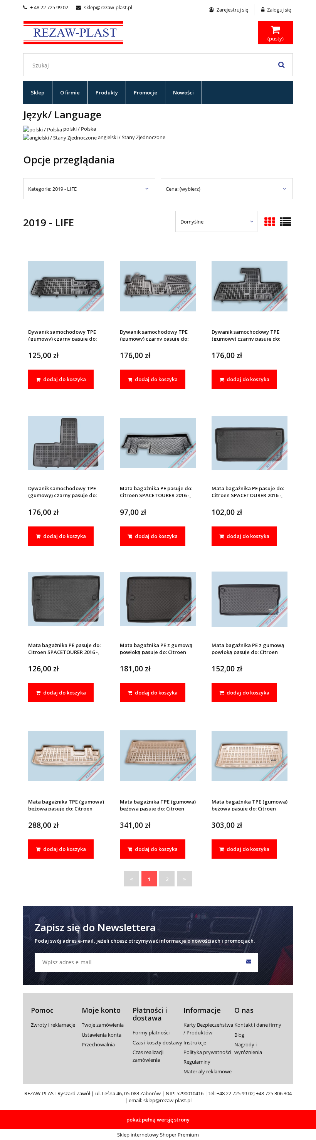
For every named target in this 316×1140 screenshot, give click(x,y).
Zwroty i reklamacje (53, 1024)
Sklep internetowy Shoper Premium (158, 1134)
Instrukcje (194, 1042)
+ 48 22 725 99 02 (45, 7)
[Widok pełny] (285, 222)
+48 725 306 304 (274, 1093)
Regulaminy (196, 1061)
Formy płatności (151, 1032)
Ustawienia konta (101, 1034)
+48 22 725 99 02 (235, 1093)
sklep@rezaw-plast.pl (104, 7)
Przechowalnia (98, 1044)
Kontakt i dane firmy (257, 1024)
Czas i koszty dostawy (157, 1042)
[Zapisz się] (248, 962)
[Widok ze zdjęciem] (269, 222)
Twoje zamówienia (103, 1024)
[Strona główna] (73, 32)
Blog (239, 1034)
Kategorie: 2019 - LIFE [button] (52, 188)
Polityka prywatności (207, 1052)
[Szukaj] (281, 64)
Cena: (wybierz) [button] (183, 188)
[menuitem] (37, 92)
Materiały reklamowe (207, 1071)
